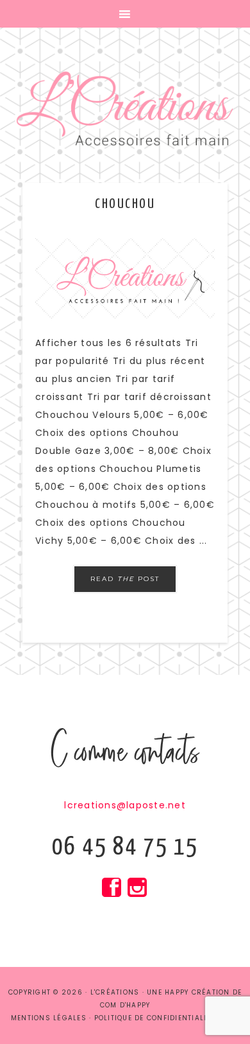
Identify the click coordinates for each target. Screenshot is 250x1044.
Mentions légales (49, 1018)
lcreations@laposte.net (125, 805)
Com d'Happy (125, 1005)
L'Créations (125, 109)
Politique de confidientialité (154, 1018)
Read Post (125, 579)
